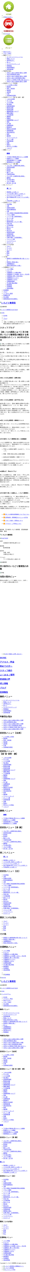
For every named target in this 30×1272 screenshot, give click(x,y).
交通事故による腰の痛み (14, 272)
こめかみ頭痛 (11, 99)
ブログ (5, 292)
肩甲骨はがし (11, 60)
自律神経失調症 (11, 95)
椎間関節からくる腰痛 (13, 162)
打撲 (8, 94)
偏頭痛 (9, 136)
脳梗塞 (9, 116)
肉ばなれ (9, 230)
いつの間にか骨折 (12, 85)
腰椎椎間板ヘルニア (13, 111)
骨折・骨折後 (11, 88)
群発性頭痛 (10, 109)
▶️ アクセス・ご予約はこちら (12, 523)
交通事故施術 (11, 281)
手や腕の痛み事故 (12, 283)
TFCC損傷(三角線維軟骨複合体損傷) (17, 213)
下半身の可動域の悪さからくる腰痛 (17, 157)
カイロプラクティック (13, 64)
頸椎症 (9, 118)
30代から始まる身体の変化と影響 (17, 72)
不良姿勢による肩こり (13, 200)
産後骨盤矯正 (11, 67)
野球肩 (9, 169)
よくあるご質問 (8, 293)
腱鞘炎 (9, 178)
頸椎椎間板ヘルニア (13, 120)
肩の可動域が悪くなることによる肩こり (15, 865)
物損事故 (9, 285)
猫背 (8, 134)
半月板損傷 (10, 225)
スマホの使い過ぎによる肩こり (16, 193)
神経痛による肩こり (13, 192)
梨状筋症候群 (11, 232)
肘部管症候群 (11, 167)
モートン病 (10, 218)
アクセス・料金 (7, 662)
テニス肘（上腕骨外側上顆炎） (16, 176)
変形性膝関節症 (11, 209)
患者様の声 (6, 295)
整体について (11, 58)
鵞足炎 (9, 228)
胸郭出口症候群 (11, 129)
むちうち (9, 270)
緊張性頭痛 (10, 108)
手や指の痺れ (11, 179)
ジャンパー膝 (11, 239)
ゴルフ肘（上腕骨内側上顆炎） (16, 165)
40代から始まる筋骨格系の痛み (16, 78)
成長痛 (9, 92)
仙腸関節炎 (10, 125)
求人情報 (6, 297)
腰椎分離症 (10, 113)
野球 (8, 253)
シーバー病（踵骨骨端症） (15, 216)
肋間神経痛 (10, 130)
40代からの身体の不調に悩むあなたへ (18, 79)
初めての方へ (7, 51)
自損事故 (9, 286)
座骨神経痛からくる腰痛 (14, 160)
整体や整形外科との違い (14, 265)
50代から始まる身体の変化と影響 (17, 81)
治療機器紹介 (11, 263)
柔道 (8, 251)
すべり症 (9, 101)
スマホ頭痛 (10, 102)
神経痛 (9, 90)
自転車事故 (10, 288)
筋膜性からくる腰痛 (13, 158)
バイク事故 (10, 269)
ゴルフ (9, 246)
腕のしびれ (10, 172)
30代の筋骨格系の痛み (13, 74)
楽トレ (9, 62)
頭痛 (8, 143)
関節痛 (9, 86)
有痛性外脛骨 (11, 207)
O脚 (8, 211)
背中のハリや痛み (12, 146)
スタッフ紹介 (7, 53)
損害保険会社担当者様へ (10, 299)
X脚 (8, 206)
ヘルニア (9, 148)
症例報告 (6, 290)
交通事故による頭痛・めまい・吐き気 (18, 274)
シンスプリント (11, 241)
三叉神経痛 (10, 115)
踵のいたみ (10, 227)
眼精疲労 (9, 127)
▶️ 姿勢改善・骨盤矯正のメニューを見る (15, 517)
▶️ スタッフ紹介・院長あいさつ (13, 520)
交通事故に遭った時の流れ (15, 276)
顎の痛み (9, 104)
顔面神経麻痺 (11, 106)
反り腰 (9, 123)
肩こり (9, 188)
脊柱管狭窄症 (11, 132)
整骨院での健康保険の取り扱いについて (15, 937)
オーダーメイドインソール (15, 57)
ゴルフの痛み (11, 181)
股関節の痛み (11, 235)
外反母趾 (9, 204)
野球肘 (9, 171)
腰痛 (8, 153)
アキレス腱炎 (11, 214)
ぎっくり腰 (10, 139)
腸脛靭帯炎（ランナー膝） (15, 221)
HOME (5, 315)
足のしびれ (10, 220)
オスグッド (10, 242)
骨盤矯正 (9, 65)
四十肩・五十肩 (11, 183)
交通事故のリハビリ (13, 278)
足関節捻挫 (10, 234)
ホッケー (9, 249)
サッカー (9, 248)
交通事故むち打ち (12, 279)
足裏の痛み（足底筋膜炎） (15, 237)
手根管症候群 (11, 174)
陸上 (8, 255)
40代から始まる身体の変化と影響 (17, 76)
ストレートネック (12, 137)
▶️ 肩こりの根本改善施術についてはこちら (16, 514)
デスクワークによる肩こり (15, 195)
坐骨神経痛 (10, 69)
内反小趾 (9, 223)
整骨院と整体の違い (13, 262)
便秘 (8, 122)
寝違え (9, 144)
